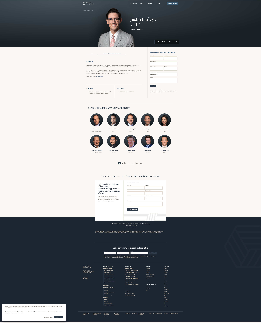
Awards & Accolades (150, 276)
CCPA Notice (134, 313)
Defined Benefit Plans (130, 276)
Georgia (165, 276)
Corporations (128, 266)
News (147, 290)
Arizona (165, 268)
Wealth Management (107, 268)
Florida (165, 274)
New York (165, 291)
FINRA (150, 313)
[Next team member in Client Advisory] (176, 42)
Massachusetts (167, 285)
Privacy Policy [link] (134, 227)
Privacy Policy (127, 313)
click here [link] (124, 223)
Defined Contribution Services (132, 278)
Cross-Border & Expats (109, 305)
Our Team (148, 268)
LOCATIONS (166, 266)
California (166, 270)
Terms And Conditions (116, 314)
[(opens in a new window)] (84, 278)
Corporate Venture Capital (130, 280)
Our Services (133, 3)
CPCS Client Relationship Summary (106, 314)
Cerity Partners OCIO (129, 293)
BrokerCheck (159, 313)
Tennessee (166, 301)
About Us (142, 3)
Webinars (148, 288)
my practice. (99, 76)
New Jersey (166, 289)
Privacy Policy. (161, 91)
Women (105, 299)
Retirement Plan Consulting (130, 274)
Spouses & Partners (108, 303)
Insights (150, 3)
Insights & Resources (151, 284)
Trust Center (166, 313)
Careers (147, 272)
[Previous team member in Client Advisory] (170, 42)
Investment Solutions (108, 270)
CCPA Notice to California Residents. (156, 92)
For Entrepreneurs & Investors (132, 284)
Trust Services (107, 282)
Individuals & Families (108, 266)
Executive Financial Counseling (132, 270)
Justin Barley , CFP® (143, 22)
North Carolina (166, 293)
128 (141, 163)
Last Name (119, 251)
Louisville (140, 29)
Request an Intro (172, 3)
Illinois (165, 278)
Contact (147, 278)
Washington (166, 306)
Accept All (58, 317)
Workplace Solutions (129, 268)
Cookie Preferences (174, 313)
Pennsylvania (166, 299)
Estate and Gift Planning (109, 274)
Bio (92, 53)
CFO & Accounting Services (109, 295)
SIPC (154, 313)
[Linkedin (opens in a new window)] (86, 278)
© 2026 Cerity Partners (86, 314)
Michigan (165, 287)
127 (137, 163)
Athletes (106, 301)
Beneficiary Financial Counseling (132, 272)
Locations (148, 270)
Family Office (106, 285)
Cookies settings (48, 317)
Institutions (128, 291)
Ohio (165, 295)
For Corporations (129, 282)
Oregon (165, 297)
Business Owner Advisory (108, 287)
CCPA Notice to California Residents (131, 257)
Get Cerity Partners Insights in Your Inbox (130, 248)
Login (158, 3)
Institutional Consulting (130, 295)
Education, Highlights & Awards (112, 53)
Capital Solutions (107, 272)
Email (131, 251)
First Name (106, 251)
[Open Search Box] (163, 4)
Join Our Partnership (150, 274)
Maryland (166, 283)
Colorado (165, 272)
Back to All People (88, 10)
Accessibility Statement (141, 314)
